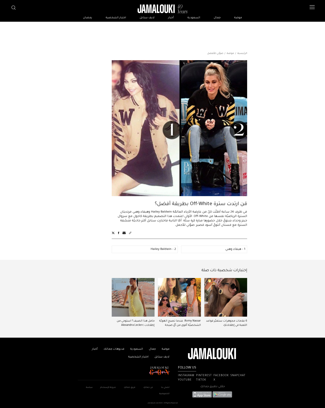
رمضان (87, 17)
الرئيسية (242, 53)
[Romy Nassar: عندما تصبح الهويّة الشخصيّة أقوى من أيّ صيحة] (179, 297)
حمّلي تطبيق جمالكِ (212, 386)
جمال (217, 17)
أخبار (171, 17)
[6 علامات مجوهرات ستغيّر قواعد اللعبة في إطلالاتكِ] (225, 297)
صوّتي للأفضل (215, 53)
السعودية (193, 17)
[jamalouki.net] (162, 9)
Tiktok (201, 380)
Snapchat (237, 375)
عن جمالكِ (148, 387)
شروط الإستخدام (108, 387)
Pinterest (204, 375)
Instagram (186, 375)
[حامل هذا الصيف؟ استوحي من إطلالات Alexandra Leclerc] (133, 297)
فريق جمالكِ (129, 387)
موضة (238, 17)
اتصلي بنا (165, 387)
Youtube (185, 380)
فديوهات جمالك (114, 349)
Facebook (221, 375)
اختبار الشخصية (116, 17)
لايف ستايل (147, 17)
